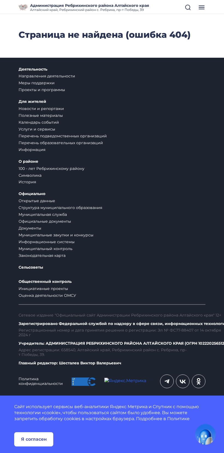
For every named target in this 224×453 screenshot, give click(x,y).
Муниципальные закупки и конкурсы (56, 235)
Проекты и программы (42, 89)
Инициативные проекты (43, 288)
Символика (30, 175)
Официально (32, 193)
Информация (32, 149)
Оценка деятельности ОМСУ (47, 295)
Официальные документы (45, 221)
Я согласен (34, 439)
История (27, 181)
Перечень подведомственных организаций (63, 135)
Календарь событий (39, 122)
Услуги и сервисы (37, 129)
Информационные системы (47, 241)
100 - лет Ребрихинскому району (51, 168)
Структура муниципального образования (60, 207)
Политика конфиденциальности (41, 381)
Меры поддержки (37, 82)
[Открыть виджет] (205, 434)
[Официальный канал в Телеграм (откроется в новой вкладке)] (167, 381)
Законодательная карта (42, 255)
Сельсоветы (31, 267)
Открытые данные (37, 200)
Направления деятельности (47, 76)
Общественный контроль (45, 281)
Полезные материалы (41, 115)
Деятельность (33, 69)
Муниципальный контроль (45, 248)
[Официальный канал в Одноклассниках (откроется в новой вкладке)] (198, 381)
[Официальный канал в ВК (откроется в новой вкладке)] (183, 381)
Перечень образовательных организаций (61, 142)
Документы (30, 228)
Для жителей (32, 101)
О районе (28, 161)
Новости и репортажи (41, 108)
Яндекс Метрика (129, 406)
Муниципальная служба (43, 214)
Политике (178, 418)
